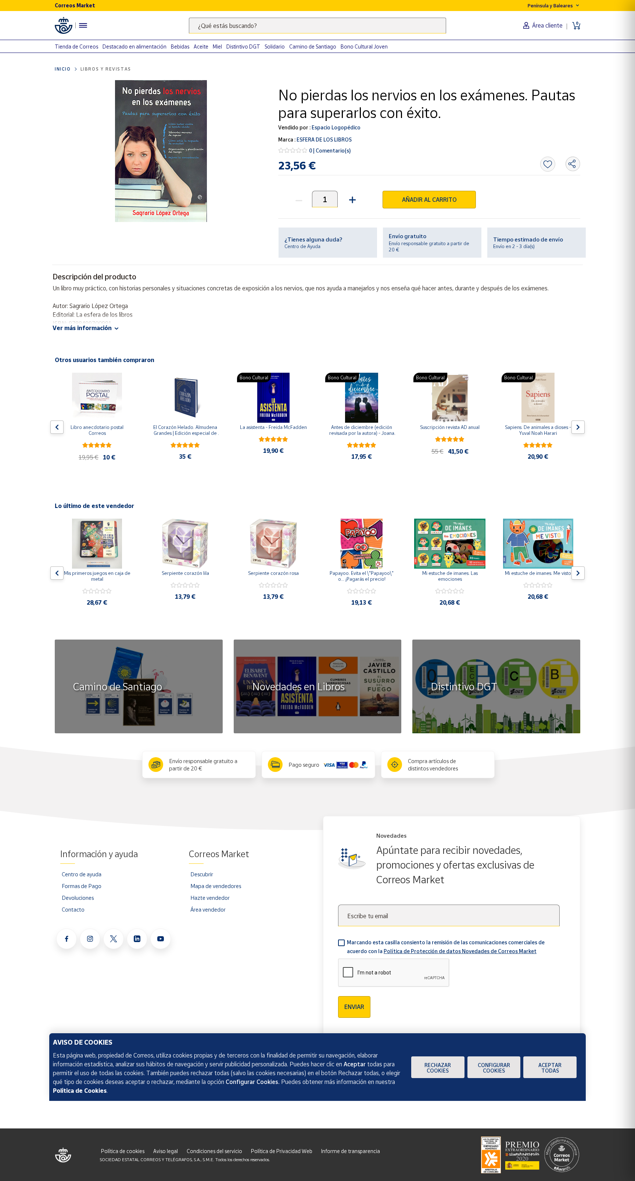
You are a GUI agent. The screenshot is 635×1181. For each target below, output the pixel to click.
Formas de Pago (81, 886)
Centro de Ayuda (302, 246)
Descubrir (201, 874)
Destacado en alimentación (134, 46)
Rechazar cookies (437, 1068)
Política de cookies (122, 1151)
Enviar (354, 1006)
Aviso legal (165, 1151)
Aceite (201, 46)
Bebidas (180, 46)
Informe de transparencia (350, 1151)
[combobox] (317, 25)
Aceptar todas (550, 1068)
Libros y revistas (105, 69)
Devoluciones (78, 897)
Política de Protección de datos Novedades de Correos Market (460, 951)
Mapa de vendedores (215, 886)
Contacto (73, 909)
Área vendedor (208, 909)
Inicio (63, 69)
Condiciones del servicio (214, 1151)
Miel (217, 46)
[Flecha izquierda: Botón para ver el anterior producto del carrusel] (57, 427)
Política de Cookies (80, 1090)
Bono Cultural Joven (364, 46)
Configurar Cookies (494, 1068)
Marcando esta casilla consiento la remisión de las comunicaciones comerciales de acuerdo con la (446, 946)
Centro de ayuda (81, 874)
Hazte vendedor (210, 897)
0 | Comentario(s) (330, 150)
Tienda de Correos (76, 46)
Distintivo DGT (243, 46)
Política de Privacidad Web (281, 1151)
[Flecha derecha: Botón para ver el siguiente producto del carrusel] (578, 427)
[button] (351, 199)
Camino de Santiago (312, 46)
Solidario (275, 46)
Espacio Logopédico (335, 127)
